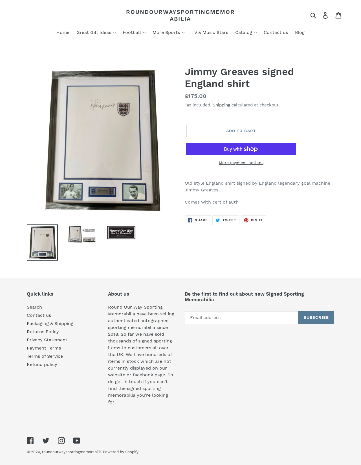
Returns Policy (43, 331)
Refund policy (42, 364)
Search (34, 307)
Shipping (221, 105)
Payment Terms (44, 348)
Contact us (39, 315)
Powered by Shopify (120, 452)
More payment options (241, 162)
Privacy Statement (47, 339)
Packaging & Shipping (50, 323)
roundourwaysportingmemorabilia (180, 15)
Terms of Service (45, 356)
